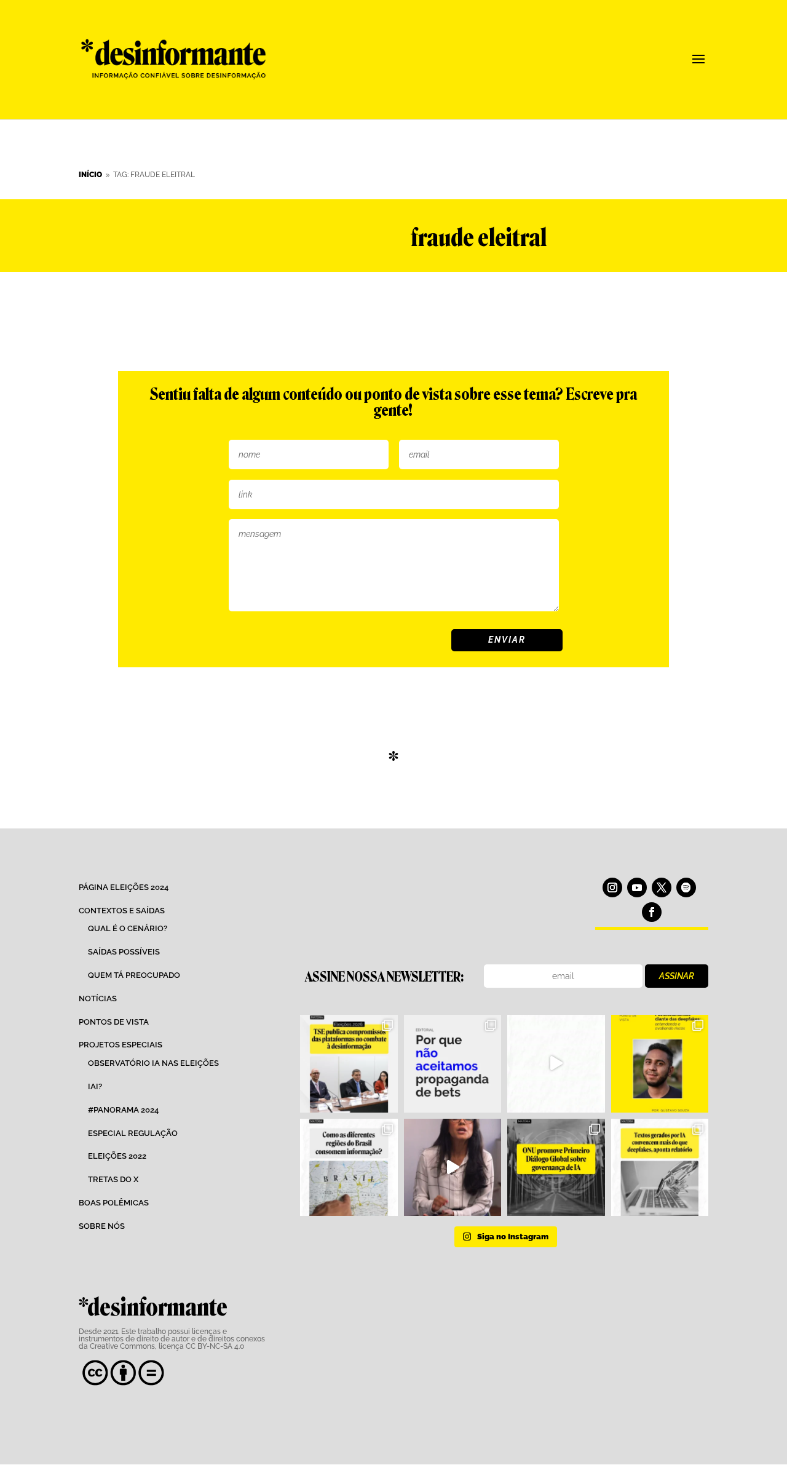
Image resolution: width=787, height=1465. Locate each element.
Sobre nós (102, 1226)
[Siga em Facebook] (652, 912)
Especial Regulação (133, 1133)
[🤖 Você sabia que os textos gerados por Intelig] (659, 1167)
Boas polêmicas (114, 1202)
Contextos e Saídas (122, 910)
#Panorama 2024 (123, 1109)
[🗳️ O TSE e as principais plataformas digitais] (348, 1063)
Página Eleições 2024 (123, 887)
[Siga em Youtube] (637, 887)
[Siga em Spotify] (686, 887)
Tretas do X (113, 1179)
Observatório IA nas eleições (153, 1063)
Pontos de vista (114, 1021)
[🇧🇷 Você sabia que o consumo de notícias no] (348, 1167)
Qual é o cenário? (127, 928)
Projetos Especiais (120, 1044)
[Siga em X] (661, 887)
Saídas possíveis (124, 951)
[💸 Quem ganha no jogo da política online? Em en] (555, 1063)
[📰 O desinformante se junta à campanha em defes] (452, 1063)
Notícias (98, 998)
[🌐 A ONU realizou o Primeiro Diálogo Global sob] (555, 1167)
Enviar (507, 640)
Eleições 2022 (117, 1156)
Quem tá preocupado (134, 975)
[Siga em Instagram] (612, 887)
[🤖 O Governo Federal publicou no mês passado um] (659, 1063)
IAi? (95, 1086)
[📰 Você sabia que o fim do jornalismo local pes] (452, 1167)
